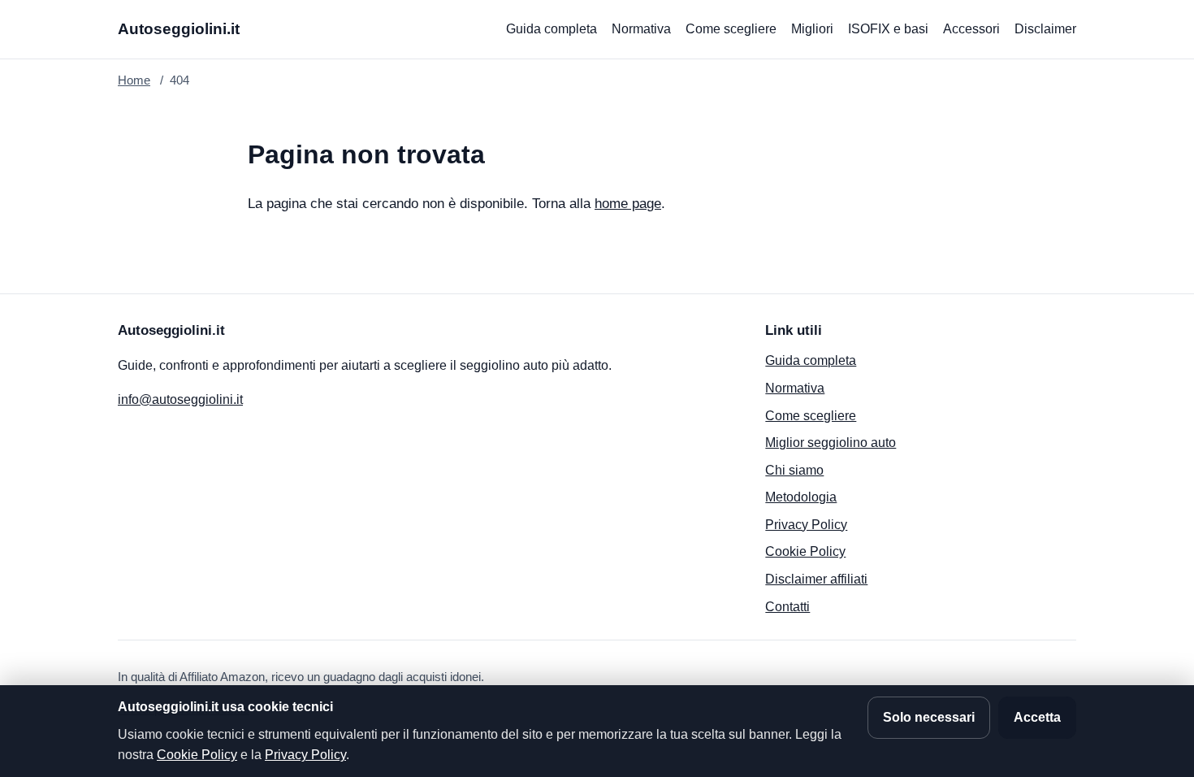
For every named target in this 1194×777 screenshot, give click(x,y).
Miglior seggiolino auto (830, 442)
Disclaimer (1045, 29)
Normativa (641, 29)
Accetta (1037, 717)
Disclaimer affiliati (816, 579)
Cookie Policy (805, 551)
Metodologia (801, 497)
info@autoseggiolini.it (180, 399)
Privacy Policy (806, 525)
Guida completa (551, 29)
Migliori (812, 29)
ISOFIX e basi (888, 29)
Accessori (971, 29)
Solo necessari (929, 717)
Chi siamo (794, 470)
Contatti (787, 607)
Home (134, 80)
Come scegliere (731, 29)
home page (628, 203)
